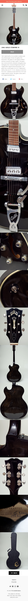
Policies (14, 582)
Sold (12, 52)
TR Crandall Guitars (16, 590)
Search (14, 579)
